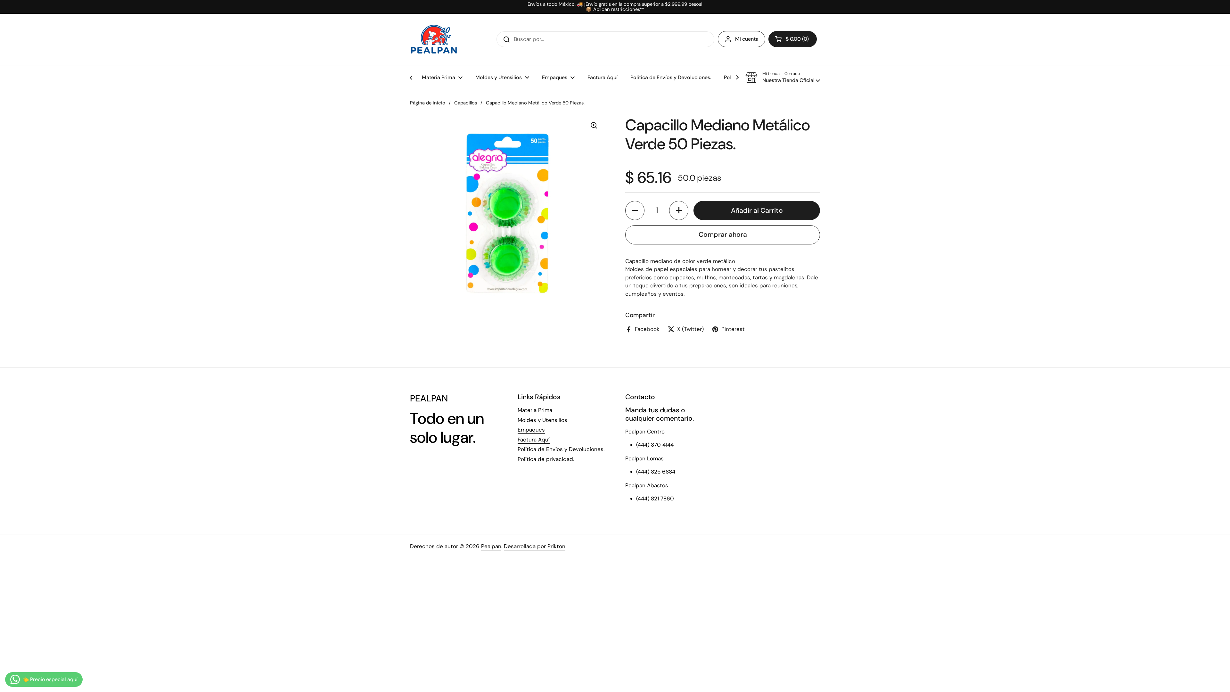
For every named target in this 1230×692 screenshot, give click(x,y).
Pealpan (491, 546)
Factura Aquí (534, 439)
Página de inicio (427, 103)
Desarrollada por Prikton (534, 546)
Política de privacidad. (546, 459)
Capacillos (465, 103)
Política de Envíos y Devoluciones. (561, 449)
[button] (792, 39)
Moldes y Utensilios (542, 420)
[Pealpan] (434, 39)
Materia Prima (535, 410)
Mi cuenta (746, 39)
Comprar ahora (723, 234)
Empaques (531, 429)
